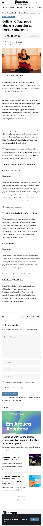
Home (4, 13)
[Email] (11, 36)
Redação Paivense (8, 42)
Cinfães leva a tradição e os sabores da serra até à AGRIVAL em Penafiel (13, 457)
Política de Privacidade (11, 519)
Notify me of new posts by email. (16, 388)
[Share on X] (8, 36)
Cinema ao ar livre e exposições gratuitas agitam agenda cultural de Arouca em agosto (20, 440)
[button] (34, 519)
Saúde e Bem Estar (12, 13)
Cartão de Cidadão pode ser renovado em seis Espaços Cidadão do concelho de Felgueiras (13, 480)
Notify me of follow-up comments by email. (20, 382)
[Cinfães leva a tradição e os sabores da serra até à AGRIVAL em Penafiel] (35, 460)
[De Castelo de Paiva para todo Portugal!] (21, 2)
